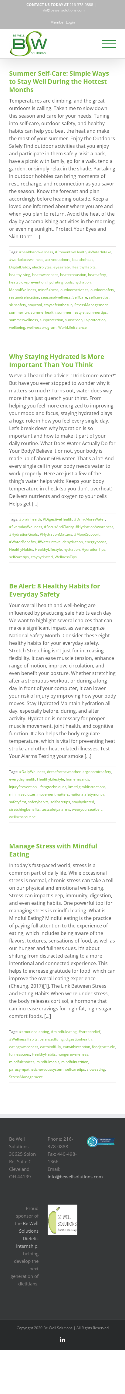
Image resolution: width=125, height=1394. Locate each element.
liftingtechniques (52, 786)
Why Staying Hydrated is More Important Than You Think (56, 360)
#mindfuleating (64, 1031)
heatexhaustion (73, 274)
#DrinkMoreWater (89, 519)
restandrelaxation (24, 297)
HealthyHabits (84, 267)
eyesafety (61, 267)
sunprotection (51, 319)
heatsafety (97, 274)
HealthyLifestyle (48, 549)
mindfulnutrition (74, 1061)
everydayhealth (22, 779)
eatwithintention (76, 1046)
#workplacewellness (26, 259)
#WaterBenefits (22, 541)
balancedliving (51, 1039)
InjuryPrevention (23, 786)
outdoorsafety (102, 289)
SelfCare (80, 297)
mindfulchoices (22, 1061)
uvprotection (95, 319)
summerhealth (43, 312)
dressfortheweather (64, 771)
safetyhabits (38, 801)
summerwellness (23, 319)
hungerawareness (73, 1054)
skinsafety (17, 304)
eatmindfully (50, 1046)
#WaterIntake (99, 252)
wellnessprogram (41, 327)
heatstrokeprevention (27, 282)
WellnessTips (66, 556)
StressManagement (91, 304)
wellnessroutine (22, 816)
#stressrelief (89, 1031)
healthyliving (19, 274)
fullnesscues (19, 1054)
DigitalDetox (19, 267)
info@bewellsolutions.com (63, 10)
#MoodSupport (87, 534)
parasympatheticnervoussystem (36, 1069)
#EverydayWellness (25, 526)
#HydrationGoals (23, 534)
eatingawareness (23, 1046)
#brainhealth (30, 519)
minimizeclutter (22, 794)
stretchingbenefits (24, 809)
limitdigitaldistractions (87, 786)
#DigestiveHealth (57, 519)
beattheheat (82, 259)
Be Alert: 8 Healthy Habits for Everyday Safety (54, 590)
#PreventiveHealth (70, 252)
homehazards (77, 779)
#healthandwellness (36, 252)
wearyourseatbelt (87, 809)
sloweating (96, 1069)
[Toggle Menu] (109, 44)
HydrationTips (93, 549)
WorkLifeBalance (72, 327)
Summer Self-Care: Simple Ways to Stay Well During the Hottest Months (59, 81)
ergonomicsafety (97, 771)
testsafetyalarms (56, 809)
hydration (83, 282)
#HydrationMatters (56, 534)
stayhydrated (42, 556)
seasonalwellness (56, 297)
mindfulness (48, 289)
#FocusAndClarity (59, 526)
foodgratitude (103, 1046)
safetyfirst (17, 801)
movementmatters (53, 794)
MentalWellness (22, 289)
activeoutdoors (57, 259)
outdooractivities (74, 289)
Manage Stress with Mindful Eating (53, 850)
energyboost (95, 541)
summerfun (19, 312)
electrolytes (42, 267)
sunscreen (74, 319)
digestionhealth (79, 1039)
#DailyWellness (32, 771)
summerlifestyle (71, 312)
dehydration (72, 541)
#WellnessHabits (23, 1039)
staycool (35, 304)
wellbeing (17, 327)
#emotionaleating (34, 1031)
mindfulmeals (47, 1061)
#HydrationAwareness (94, 526)
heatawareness (45, 274)
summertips (96, 312)
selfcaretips (99, 297)
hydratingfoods (60, 282)
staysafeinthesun (58, 304)
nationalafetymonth (87, 794)
